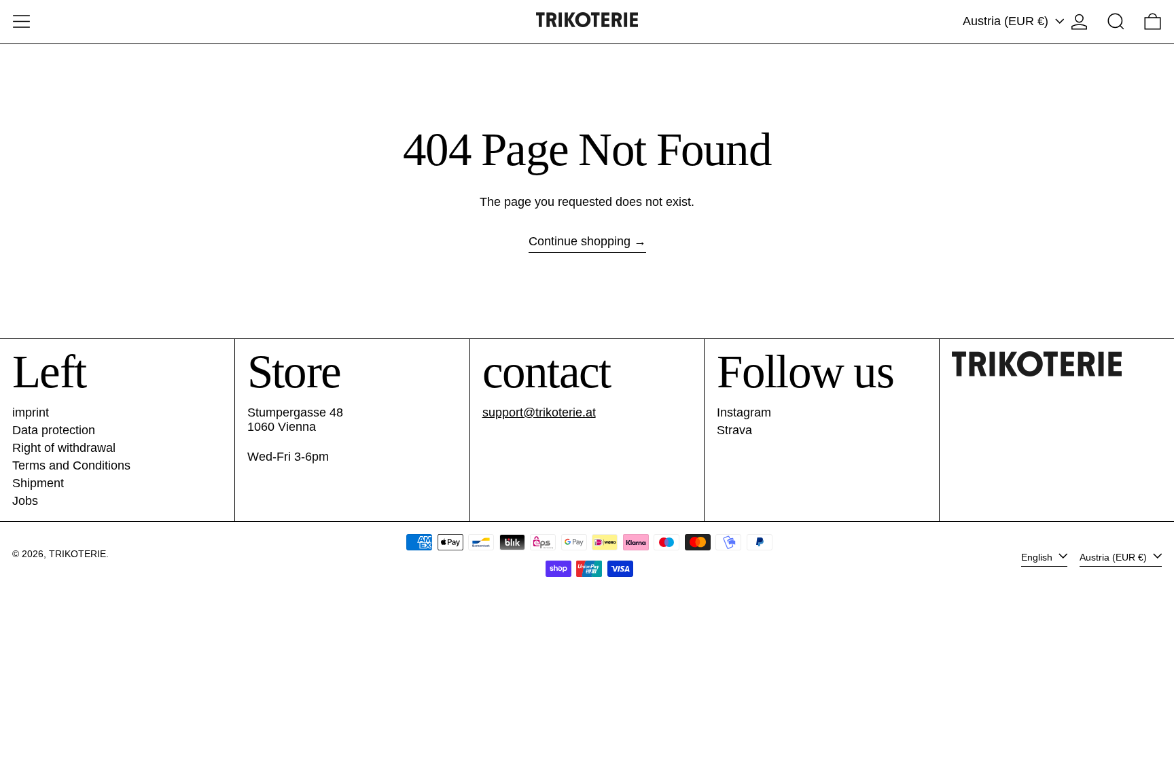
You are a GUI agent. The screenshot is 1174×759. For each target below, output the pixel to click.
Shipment (38, 483)
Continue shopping (579, 241)
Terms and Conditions (71, 465)
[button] (1116, 21)
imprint (30, 412)
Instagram (744, 412)
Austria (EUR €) (1007, 21)
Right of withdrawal (63, 448)
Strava (734, 430)
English (1038, 556)
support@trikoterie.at (539, 412)
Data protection (53, 430)
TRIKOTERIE (77, 553)
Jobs (25, 501)
